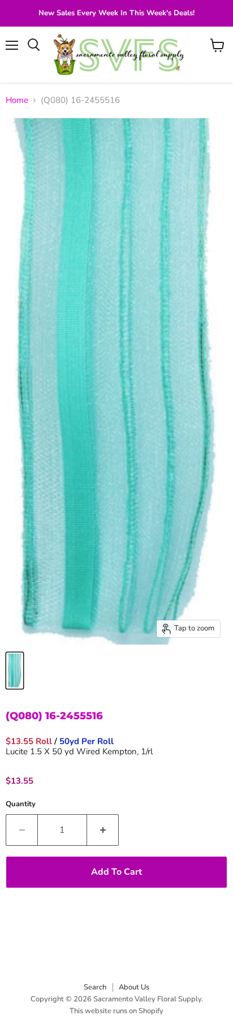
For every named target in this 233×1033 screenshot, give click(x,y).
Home (17, 100)
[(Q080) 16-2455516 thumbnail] (14, 670)
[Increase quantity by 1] (103, 830)
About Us (134, 987)
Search (95, 987)
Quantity (21, 804)
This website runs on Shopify (116, 1011)
